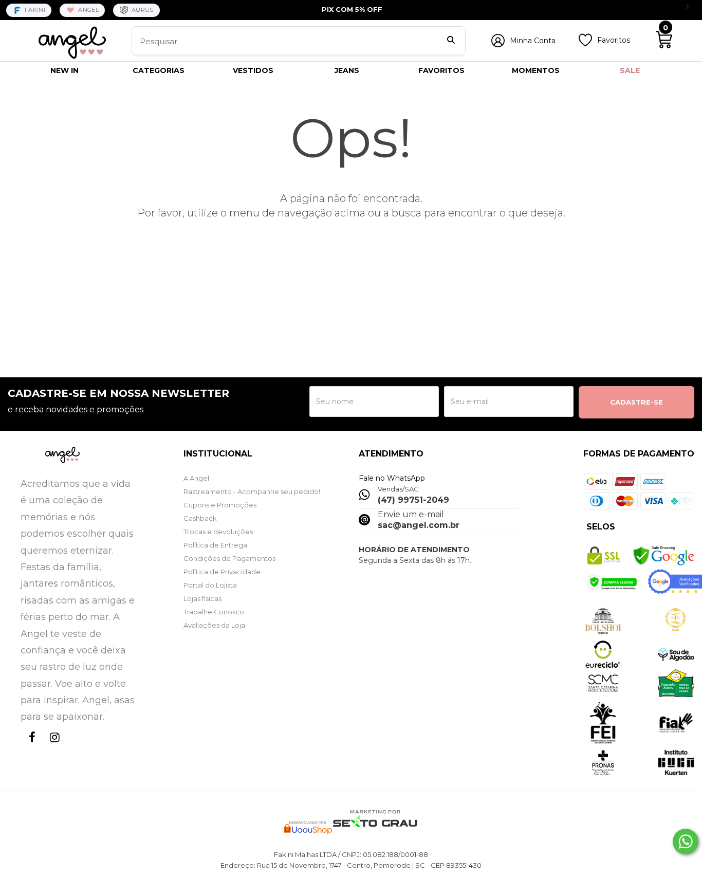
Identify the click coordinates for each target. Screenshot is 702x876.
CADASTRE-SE (636, 402)
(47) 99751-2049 (413, 500)
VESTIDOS (253, 70)
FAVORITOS (441, 70)
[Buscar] (451, 41)
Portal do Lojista (210, 585)
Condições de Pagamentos (229, 558)
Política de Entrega (215, 545)
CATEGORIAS (158, 70)
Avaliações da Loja (214, 625)
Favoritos (613, 40)
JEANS (347, 70)
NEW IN (64, 70)
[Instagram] (52, 747)
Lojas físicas (202, 598)
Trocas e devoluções (218, 531)
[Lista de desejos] (585, 44)
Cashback (200, 518)
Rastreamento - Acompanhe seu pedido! (251, 491)
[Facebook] (30, 747)
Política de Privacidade (222, 572)
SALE (630, 70)
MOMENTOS (536, 70)
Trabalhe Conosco (213, 612)
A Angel (196, 478)
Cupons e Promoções (219, 505)
